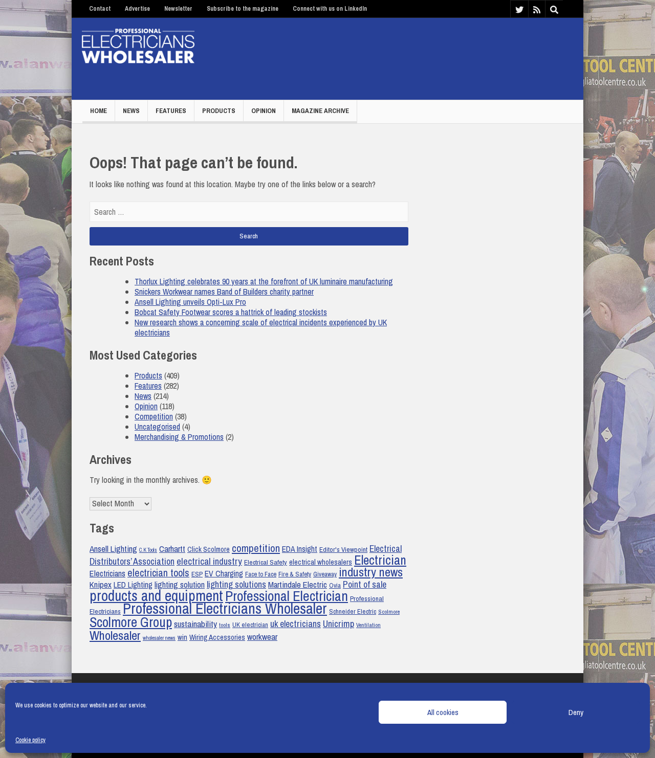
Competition (154, 416)
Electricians (107, 573)
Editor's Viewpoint (343, 549)
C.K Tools (148, 549)
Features (171, 110)
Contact (100, 9)
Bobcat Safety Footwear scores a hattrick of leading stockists (231, 312)
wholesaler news (159, 637)
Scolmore (389, 612)
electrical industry (209, 561)
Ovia (335, 585)
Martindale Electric (297, 584)
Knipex (101, 584)
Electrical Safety (265, 562)
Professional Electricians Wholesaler (225, 608)
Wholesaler (115, 635)
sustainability (195, 624)
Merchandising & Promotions (179, 436)
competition (256, 548)
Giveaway (325, 574)
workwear (262, 636)
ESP (197, 573)
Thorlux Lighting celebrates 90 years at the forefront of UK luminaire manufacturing (264, 281)
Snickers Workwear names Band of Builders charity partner (224, 291)
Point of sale (364, 584)
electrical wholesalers (320, 562)
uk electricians (295, 623)
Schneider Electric (352, 611)
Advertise (137, 9)
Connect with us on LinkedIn (330, 9)
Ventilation (368, 625)
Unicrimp (338, 623)
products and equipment (156, 596)
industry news (371, 572)
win (182, 637)
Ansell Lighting (113, 548)
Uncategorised (157, 426)
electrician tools (158, 572)
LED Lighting (133, 584)
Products (218, 110)
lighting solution (180, 584)
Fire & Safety (294, 574)
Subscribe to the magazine (242, 9)
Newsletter (178, 9)
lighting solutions (236, 584)
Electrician (380, 560)
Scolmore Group (131, 622)
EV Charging (224, 573)
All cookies (442, 712)
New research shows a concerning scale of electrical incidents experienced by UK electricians (261, 327)
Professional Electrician (286, 596)
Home (98, 110)
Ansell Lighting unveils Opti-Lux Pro (190, 301)
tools (224, 625)
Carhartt (172, 548)
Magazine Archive (320, 110)
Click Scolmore (208, 549)
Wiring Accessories (217, 637)
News (131, 110)
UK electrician (250, 624)
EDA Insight (299, 549)
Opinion (263, 110)
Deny (576, 712)
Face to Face (260, 574)
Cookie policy (30, 740)
